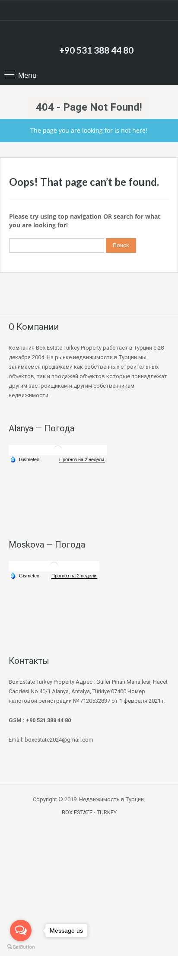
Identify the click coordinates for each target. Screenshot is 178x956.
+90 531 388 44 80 (96, 50)
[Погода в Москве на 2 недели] (74, 576)
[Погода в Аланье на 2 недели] (82, 459)
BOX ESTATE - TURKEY (89, 812)
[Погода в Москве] (54, 565)
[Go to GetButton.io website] (21, 947)
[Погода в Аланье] (58, 449)
